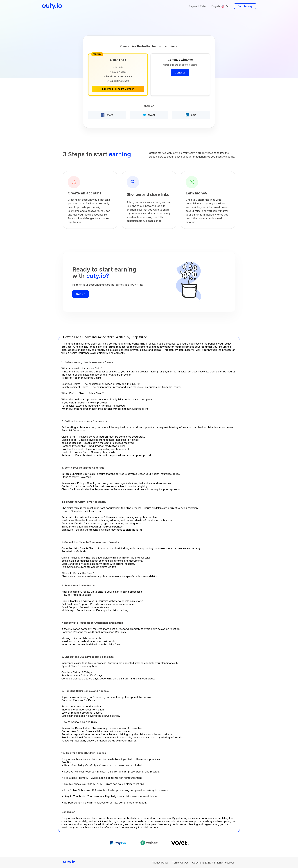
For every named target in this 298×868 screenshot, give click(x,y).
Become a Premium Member (118, 88)
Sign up (80, 294)
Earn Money (245, 6)
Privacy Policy (160, 862)
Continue (180, 72)
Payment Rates (197, 6)
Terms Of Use (180, 862)
